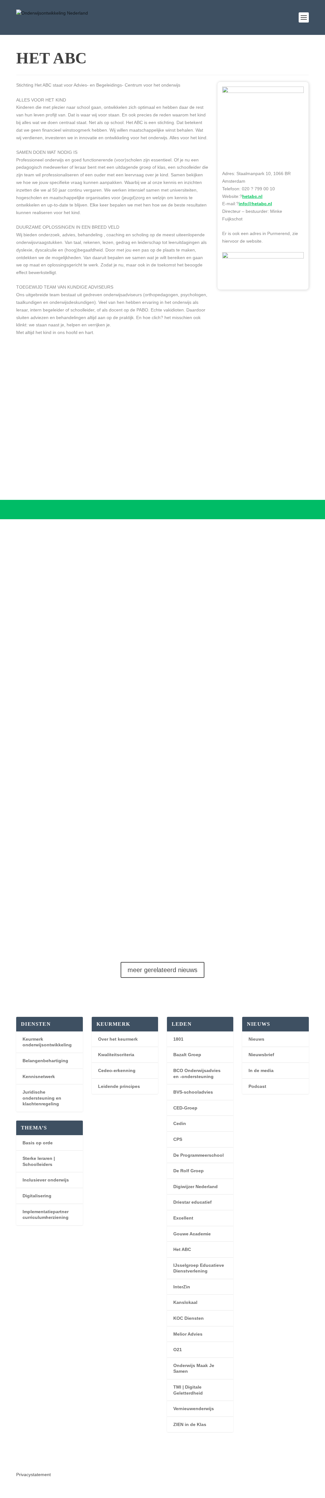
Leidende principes (119, 1086)
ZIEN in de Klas (189, 1424)
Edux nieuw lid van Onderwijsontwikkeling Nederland (119, 640)
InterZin (181, 1286)
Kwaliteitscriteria (116, 1054)
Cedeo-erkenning (117, 1070)
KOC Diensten (188, 1318)
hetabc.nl (252, 196)
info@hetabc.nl (255, 203)
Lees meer (33, 602)
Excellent (183, 1217)
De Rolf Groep (188, 1170)
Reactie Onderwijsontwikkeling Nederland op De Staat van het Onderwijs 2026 (159, 897)
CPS (177, 1139)
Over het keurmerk (118, 1039)
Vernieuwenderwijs (193, 1408)
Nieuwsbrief (261, 1054)
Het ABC (182, 1249)
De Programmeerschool (198, 1155)
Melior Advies (187, 1334)
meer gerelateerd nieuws (162, 969)
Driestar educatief (192, 1202)
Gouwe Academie (192, 1233)
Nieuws (256, 1039)
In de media (261, 1070)
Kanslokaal (185, 1302)
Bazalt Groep (187, 1054)
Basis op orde (38, 1142)
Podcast (257, 1086)
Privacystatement (33, 1474)
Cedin (179, 1123)
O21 (177, 1349)
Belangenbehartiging (45, 1060)
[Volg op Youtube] (34, 1459)
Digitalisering (37, 1195)
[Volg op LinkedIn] (21, 1459)
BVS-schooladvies (193, 1092)
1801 (178, 1039)
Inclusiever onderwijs (46, 1179)
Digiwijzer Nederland (195, 1186)
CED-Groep (185, 1107)
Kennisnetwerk (39, 1076)
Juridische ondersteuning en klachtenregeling (42, 1097)
